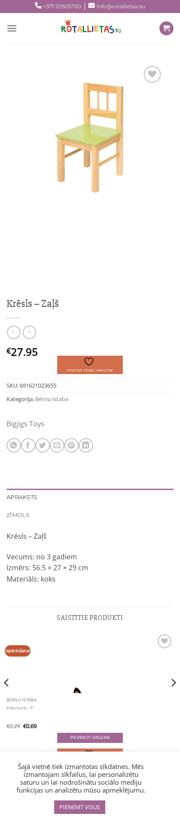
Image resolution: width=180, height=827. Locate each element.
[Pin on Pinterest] (71, 445)
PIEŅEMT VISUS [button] (79, 807)
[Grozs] (166, 28)
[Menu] (12, 28)
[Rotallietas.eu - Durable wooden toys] (88, 28)
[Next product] (14, 332)
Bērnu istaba (51, 399)
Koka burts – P (20, 708)
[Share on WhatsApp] (14, 445)
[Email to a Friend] (57, 445)
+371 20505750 (62, 6)
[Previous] (7, 700)
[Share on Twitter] (42, 445)
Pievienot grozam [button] (90, 737)
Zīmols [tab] (18, 515)
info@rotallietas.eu (121, 6)
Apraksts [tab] (22, 497)
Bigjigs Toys (26, 424)
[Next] (173, 700)
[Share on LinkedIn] (86, 445)
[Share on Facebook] (28, 445)
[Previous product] (29, 332)
